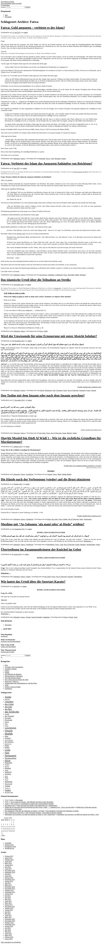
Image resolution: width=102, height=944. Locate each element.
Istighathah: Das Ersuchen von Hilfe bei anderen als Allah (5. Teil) (78, 814)
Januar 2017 (8, 858)
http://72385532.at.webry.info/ (14, 813)
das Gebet (42, 433)
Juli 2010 (8, 928)
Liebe (7, 750)
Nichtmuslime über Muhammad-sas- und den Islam (21, 683)
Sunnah (93, 390)
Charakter (9, 701)
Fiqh (6, 665)
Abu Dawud (43, 275)
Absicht (41, 390)
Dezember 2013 (10, 879)
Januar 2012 (8, 905)
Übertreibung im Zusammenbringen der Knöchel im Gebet (41, 549)
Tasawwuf (8, 784)
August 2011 (9, 910)
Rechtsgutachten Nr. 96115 (80, 172)
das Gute (8, 706)
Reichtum (58, 158)
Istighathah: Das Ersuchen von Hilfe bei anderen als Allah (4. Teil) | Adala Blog (30, 814)
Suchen (3, 7)
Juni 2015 (8, 867)
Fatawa (23, 158)
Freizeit (71, 617)
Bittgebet (7, 699)
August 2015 (9, 865)
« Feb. (3, 835)
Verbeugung (88, 519)
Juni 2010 (8, 930)
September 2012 (10, 892)
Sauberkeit (8, 772)
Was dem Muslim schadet (13, 678)
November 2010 (10, 921)
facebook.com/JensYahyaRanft (10, 641)
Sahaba (6, 770)
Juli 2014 (8, 874)
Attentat (49, 474)
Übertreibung (78, 576)
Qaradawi (7, 764)
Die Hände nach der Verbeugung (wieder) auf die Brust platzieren (45, 479)
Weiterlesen (88, 541)
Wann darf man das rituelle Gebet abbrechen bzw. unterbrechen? (37, 805)
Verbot (8, 790)
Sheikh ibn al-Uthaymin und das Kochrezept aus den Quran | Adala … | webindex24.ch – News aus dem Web (39, 807)
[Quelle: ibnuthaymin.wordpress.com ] (89, 516)
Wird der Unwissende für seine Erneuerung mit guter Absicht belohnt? (49, 336)
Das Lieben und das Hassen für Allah (16, 679)
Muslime (83, 544)
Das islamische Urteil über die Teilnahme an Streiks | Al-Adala (24, 811)
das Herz (8, 709)
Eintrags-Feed (9, 845)
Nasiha (28, 576)
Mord (59, 474)
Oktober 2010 (9, 923)
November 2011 (10, 906)
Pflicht (7, 760)
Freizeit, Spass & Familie (34, 617)
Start (6, 15)
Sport (75, 617)
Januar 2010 (8, 939)
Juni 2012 (8, 897)
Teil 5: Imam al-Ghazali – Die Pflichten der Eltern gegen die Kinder (32, 802)
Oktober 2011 (9, 908)
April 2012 (8, 901)
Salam (98, 544)
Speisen (6, 779)
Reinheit (8, 768)
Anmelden (8, 843)
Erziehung (8, 720)
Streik (46, 331)
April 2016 (8, 861)
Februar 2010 (9, 937)
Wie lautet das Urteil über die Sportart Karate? (33, 581)
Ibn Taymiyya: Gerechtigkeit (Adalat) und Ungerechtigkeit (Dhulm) (32, 804)
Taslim (75, 433)
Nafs (7, 752)
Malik (77, 275)
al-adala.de (4, 636)
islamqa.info (57, 288)
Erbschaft (42, 158)
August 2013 (9, 881)
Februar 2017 (9, 856)
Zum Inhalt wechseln (7, 1)
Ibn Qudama (9, 742)
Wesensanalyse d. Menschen (14, 676)
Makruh (69, 433)
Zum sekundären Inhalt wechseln (11, 3)
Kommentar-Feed (10, 846)
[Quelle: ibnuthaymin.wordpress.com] (89, 387)
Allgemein (16, 158)
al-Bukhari (51, 275)
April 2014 (8, 876)
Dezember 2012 (10, 887)
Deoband (7, 714)
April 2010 (8, 933)
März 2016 (8, 863)
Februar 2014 (9, 878)
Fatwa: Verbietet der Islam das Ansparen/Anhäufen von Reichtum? (46, 163)
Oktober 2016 (9, 860)
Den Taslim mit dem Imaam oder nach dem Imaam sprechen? (43, 395)
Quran (88, 390)
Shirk (6, 778)
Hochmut (8, 738)
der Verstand (9, 716)
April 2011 (8, 915)
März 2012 (8, 903)
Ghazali (9, 730)
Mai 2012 (8, 899)
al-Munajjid (59, 275)
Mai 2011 (8, 914)
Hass (6, 736)
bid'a (54, 390)
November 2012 (10, 888)
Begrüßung (50, 544)
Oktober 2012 (9, 890)
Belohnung (48, 390)
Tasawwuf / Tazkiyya (11, 681)
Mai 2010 (8, 932)
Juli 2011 (7, 912)
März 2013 (8, 885)
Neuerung (82, 390)
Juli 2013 (8, 883)
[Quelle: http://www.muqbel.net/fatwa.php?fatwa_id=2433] (82, 466)
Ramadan (7, 766)
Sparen (63, 158)
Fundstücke (29, 474)
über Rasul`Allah (9, 792)
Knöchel (70, 576)
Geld (52, 158)
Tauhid (7, 786)
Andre (7, 804)
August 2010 (9, 926)
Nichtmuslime (90, 544)
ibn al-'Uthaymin (73, 390)
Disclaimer (8, 17)
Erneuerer (59, 390)
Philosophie (8, 763)
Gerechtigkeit (10, 728)
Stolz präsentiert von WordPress (11, 942)
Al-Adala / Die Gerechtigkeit (14, 667)
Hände (65, 519)
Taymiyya (7, 788)
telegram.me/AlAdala (7, 652)
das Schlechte (12, 711)
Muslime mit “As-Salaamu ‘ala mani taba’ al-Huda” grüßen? (42, 524)
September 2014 (10, 872)
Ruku (81, 519)
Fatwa (48, 158)
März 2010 (8, 935)
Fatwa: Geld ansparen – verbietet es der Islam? (33, 27)
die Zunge (8, 718)
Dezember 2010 (10, 919)
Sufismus (8, 781)
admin (26, 32)
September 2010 (10, 924)
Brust (49, 519)
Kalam (7, 745)
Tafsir (6, 685)
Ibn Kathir (71, 275)
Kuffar (77, 544)
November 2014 (10, 870)
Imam (64, 433)
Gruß (61, 544)
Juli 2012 (8, 896)
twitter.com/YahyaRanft (8, 647)
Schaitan (8, 774)
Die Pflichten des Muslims (13, 674)
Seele (6, 776)
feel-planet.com (9, 805)
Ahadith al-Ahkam (11, 669)
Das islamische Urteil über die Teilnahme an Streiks (36, 280)
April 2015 (8, 869)
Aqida (8, 696)
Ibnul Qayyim (8, 744)
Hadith (9, 733)
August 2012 (9, 894)
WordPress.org (9, 848)
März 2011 (8, 917)
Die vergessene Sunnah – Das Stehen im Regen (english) (44, 813)
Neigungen (10, 755)
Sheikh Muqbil (66, 474)
